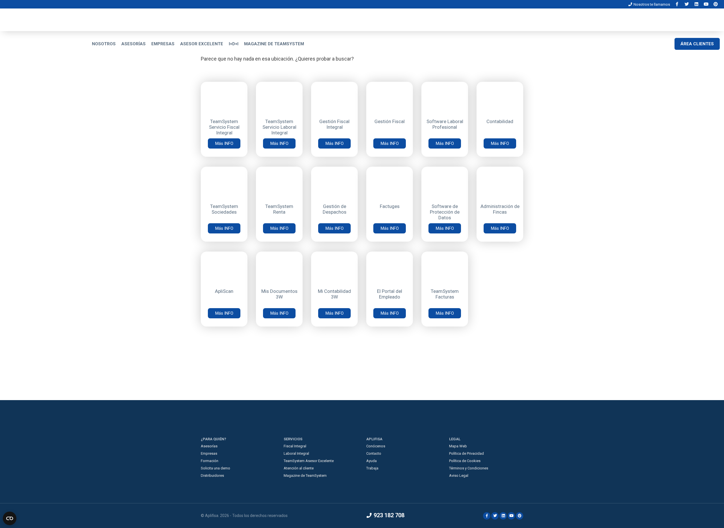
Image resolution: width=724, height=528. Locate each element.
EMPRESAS (162, 43)
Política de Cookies (464, 461)
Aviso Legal (458, 475)
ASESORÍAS (133, 43)
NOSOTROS (104, 43)
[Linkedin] (697, 4)
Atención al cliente (299, 468)
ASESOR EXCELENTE (201, 43)
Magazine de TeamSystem (305, 475)
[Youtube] (706, 4)
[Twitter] (687, 4)
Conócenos (375, 446)
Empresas (209, 453)
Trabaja (372, 468)
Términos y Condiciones (468, 468)
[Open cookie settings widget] (9, 518)
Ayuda (371, 461)
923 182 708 (388, 515)
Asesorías (209, 446)
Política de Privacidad (466, 453)
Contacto (373, 453)
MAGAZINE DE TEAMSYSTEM (274, 43)
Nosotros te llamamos (651, 4)
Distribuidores (212, 475)
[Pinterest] (715, 4)
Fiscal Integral (295, 446)
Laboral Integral (296, 453)
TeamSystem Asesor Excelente (309, 461)
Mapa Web (458, 446)
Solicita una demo (215, 468)
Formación (209, 461)
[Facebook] (677, 4)
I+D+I (233, 43)
